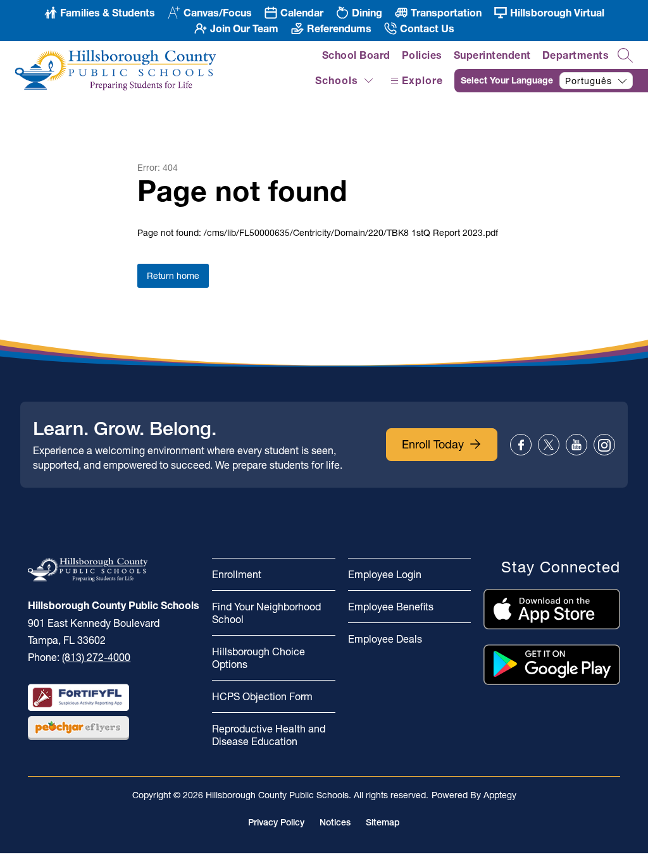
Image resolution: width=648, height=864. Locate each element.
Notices (335, 822)
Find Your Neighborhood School (266, 613)
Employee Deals (385, 639)
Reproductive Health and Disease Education (268, 735)
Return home (173, 275)
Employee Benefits (390, 606)
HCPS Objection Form (262, 696)
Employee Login (384, 574)
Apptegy (499, 795)
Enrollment (236, 574)
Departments (575, 55)
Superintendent (492, 55)
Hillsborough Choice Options (258, 657)
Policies (422, 55)
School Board (356, 55)
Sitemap (383, 822)
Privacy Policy (276, 822)
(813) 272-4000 (96, 657)
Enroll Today (433, 444)
